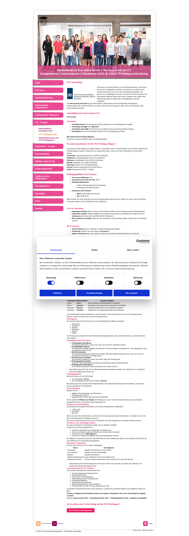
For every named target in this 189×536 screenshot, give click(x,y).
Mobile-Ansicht (147, 530)
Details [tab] (94, 250)
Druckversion (46, 523)
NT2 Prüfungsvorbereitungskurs (80, 510)
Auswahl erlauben (94, 293)
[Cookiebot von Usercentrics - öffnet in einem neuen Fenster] (138, 241)
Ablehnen (57, 293)
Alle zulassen (131, 293)
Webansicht (137, 530)
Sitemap (61, 523)
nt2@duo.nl (76, 216)
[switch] (80, 283)
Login (151, 523)
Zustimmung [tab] (56, 250)
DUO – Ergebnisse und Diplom (136, 498)
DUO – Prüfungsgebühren (114, 498)
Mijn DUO (95, 127)
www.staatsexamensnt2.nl (79, 103)
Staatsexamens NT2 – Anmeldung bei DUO (88, 498)
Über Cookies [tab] (133, 250)
